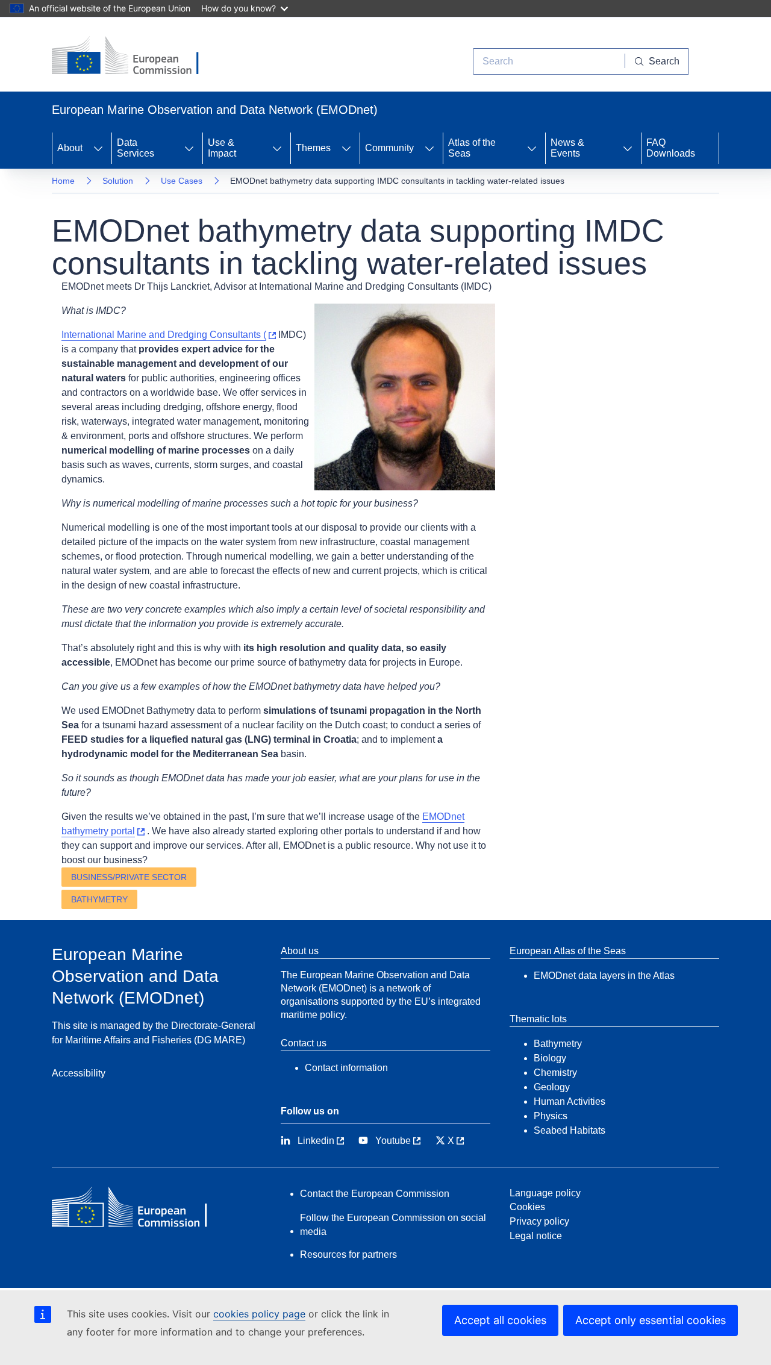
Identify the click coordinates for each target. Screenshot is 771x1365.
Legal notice (536, 1236)
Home (63, 181)
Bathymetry (99, 899)
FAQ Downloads (670, 147)
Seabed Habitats (569, 1130)
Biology (550, 1058)
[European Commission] (134, 56)
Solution (117, 181)
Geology (552, 1087)
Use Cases (181, 181)
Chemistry (555, 1072)
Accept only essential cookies (650, 1320)
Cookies (527, 1207)
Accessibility (78, 1073)
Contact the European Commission (374, 1194)
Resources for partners (348, 1254)
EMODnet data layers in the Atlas (604, 975)
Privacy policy (539, 1221)
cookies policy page (259, 1314)
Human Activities (569, 1101)
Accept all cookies (500, 1320)
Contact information (346, 1068)
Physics (550, 1116)
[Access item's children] (98, 148)
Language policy (545, 1193)
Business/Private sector (129, 877)
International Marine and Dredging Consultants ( (163, 335)
